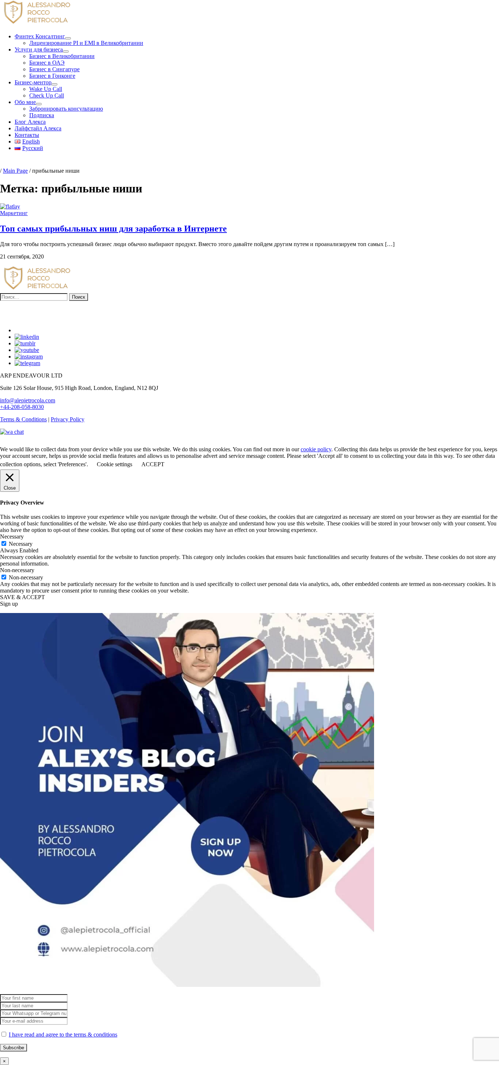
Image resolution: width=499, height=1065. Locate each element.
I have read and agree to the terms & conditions (63, 1034)
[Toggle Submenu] (68, 38)
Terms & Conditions (23, 419)
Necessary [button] (12, 536)
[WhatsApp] (12, 432)
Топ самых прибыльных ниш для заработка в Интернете (113, 228)
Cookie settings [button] (114, 464)
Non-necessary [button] (17, 570)
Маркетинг (14, 213)
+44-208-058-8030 (22, 407)
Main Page (15, 171)
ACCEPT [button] (152, 464)
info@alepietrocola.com (27, 400)
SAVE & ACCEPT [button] (22, 597)
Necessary (21, 544)
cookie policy (316, 449)
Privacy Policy (67, 419)
